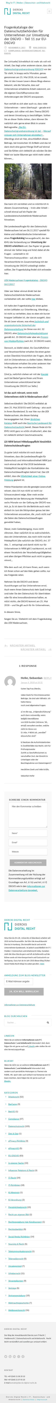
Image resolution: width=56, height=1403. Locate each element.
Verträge (12, 1288)
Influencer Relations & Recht (21, 1170)
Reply (48, 678)
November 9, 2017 (16, 47)
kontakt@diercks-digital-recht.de (23, 1383)
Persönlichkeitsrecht (17, 1207)
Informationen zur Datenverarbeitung (19, 1005)
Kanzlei (44, 374)
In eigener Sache (16, 1163)
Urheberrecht (14, 1273)
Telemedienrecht (15, 1259)
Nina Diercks (39, 47)
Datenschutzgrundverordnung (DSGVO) (23, 69)
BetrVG (11, 1111)
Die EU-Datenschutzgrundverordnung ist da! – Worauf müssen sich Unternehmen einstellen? (27, 131)
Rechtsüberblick (15, 1229)
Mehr (42, 964)
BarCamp (12, 1104)
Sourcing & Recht (16, 1244)
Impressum (42, 1399)
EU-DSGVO (13, 1156)
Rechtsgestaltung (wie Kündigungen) (25, 1222)
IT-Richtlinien (14, 1185)
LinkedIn (31, 1046)
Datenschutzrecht (31, 51)
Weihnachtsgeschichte (18, 1303)
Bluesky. (7, 1081)
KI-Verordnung (15, 1200)
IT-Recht (12, 1178)
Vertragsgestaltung (16, 1295)
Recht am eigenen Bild (18, 1214)
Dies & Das (13, 1133)
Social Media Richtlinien (19, 1236)
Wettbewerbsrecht (16, 1310)
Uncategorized (15, 1266)
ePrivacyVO (13, 1148)
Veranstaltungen (15, 1281)
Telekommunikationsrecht (19, 1251)
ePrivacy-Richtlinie (16, 1141)
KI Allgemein (14, 1192)
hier (33, 299)
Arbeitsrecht (13, 1097)
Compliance (14, 51)
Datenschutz (29, 1399)
